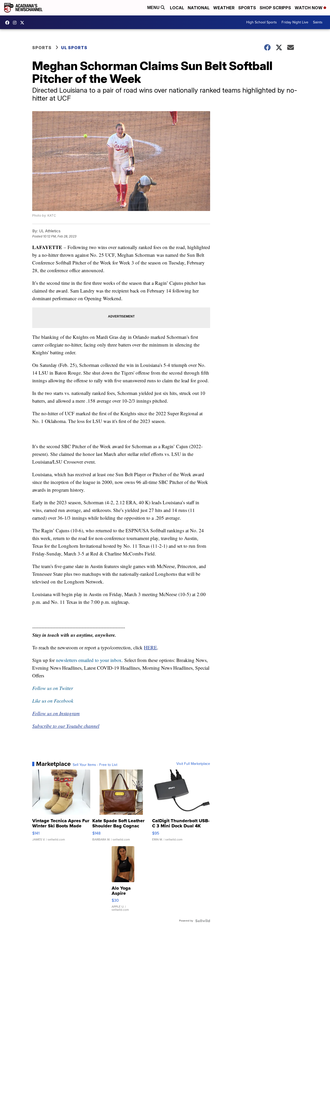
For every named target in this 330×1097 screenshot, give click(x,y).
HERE (150, 647)
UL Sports (74, 47)
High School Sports (261, 22)
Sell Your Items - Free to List (95, 765)
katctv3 (8, 23)
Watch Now (309, 7)
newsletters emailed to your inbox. (89, 660)
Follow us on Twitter (52, 688)
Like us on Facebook (52, 700)
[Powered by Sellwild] (202, 921)
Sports (247, 7)
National (199, 7)
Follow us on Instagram (56, 713)
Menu (154, 7)
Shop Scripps (275, 7)
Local (177, 7)
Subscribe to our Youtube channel (65, 726)
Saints (318, 22)
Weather (224, 7)
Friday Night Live (295, 22)
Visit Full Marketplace (193, 764)
